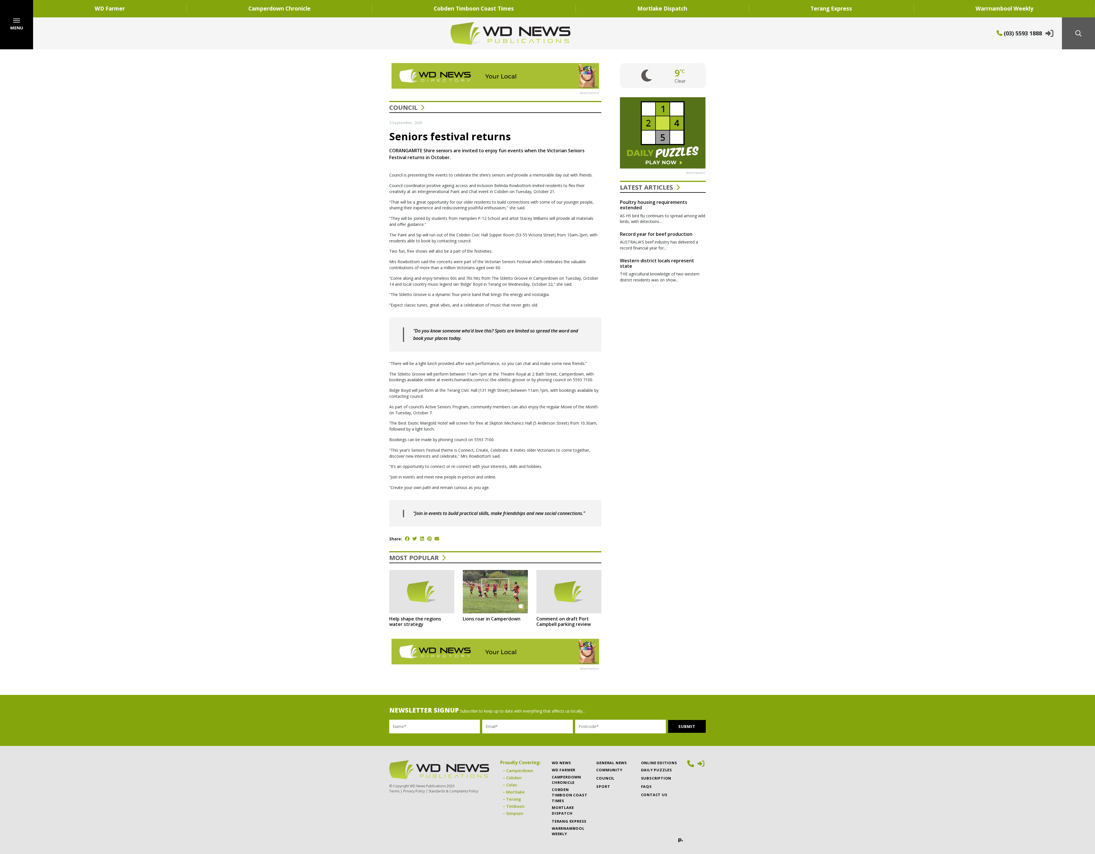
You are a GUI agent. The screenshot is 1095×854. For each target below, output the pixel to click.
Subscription (656, 778)
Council (403, 107)
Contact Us (654, 794)
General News (611, 762)
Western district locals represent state (657, 263)
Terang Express (831, 8)
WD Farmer (110, 8)
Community (609, 769)
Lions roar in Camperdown (491, 619)
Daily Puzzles (656, 769)
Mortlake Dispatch (662, 8)
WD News (561, 762)
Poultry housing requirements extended (653, 205)
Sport (603, 786)
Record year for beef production (656, 234)
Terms (394, 791)
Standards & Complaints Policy (453, 791)
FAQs (646, 786)
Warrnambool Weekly (568, 831)
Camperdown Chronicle (279, 8)
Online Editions (659, 762)
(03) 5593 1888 (1022, 33)
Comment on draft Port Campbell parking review (563, 621)
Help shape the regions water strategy (415, 621)
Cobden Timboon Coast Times (474, 8)
